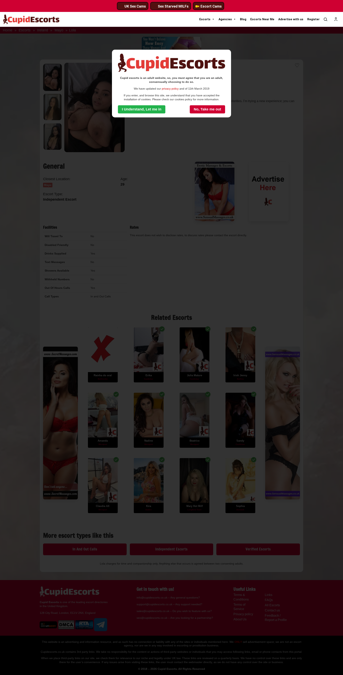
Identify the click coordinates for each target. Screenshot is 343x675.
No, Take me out (207, 109)
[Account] (336, 19)
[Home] (31, 19)
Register (313, 19)
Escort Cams (211, 6)
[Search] (326, 19)
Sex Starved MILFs (173, 6)
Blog (243, 19)
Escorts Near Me (262, 19)
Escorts (204, 19)
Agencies (225, 19)
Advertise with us (290, 19)
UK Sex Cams (135, 6)
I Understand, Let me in (141, 109)
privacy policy (170, 88)
